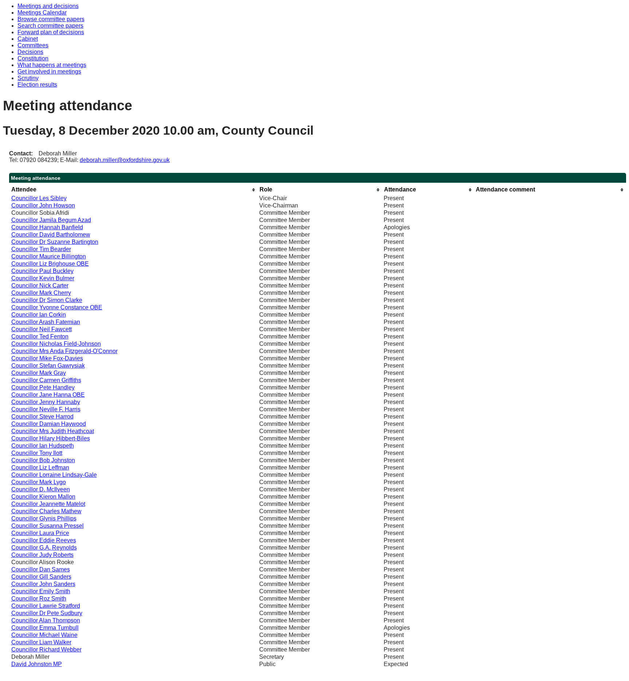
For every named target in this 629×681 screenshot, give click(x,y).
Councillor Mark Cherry (41, 293)
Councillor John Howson (43, 205)
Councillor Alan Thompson (45, 620)
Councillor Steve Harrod (42, 416)
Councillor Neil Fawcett (41, 329)
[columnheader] (133, 190)
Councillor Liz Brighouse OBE (50, 264)
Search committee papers (50, 26)
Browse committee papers (50, 19)
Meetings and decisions (48, 6)
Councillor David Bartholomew (50, 234)
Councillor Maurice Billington (48, 256)
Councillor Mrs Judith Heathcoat (52, 431)
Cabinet (27, 39)
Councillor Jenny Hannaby (45, 402)
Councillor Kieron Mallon (43, 497)
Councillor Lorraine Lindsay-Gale (54, 475)
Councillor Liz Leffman (40, 467)
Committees (32, 45)
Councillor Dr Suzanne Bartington (54, 242)
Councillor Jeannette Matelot (48, 504)
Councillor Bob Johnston (43, 460)
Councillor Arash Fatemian (45, 322)
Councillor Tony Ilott (36, 453)
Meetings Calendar (42, 12)
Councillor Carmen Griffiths (46, 380)
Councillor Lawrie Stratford (45, 606)
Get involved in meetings (49, 71)
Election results (37, 85)
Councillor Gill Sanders (41, 577)
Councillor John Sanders (43, 584)
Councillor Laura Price (40, 533)
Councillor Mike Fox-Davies (47, 358)
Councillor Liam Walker (41, 642)
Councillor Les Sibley (39, 198)
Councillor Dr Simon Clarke (46, 300)
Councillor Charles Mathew (46, 511)
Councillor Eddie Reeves (43, 540)
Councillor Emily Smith (40, 591)
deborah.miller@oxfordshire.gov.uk (125, 160)
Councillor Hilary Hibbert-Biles (50, 438)
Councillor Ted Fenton (39, 336)
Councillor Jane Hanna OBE (48, 395)
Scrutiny (28, 78)
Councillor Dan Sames (40, 569)
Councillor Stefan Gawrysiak (48, 366)
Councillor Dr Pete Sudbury (46, 613)
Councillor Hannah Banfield (47, 227)
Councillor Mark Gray (38, 373)
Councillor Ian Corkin (38, 315)
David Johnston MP (36, 664)
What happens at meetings (51, 65)
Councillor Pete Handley (43, 387)
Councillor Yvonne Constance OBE (56, 307)
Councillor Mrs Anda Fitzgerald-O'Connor (64, 351)
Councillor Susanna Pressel (47, 526)
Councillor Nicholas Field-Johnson (56, 344)
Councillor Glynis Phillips (43, 518)
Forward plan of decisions (50, 32)
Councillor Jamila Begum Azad (51, 220)
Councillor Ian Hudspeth (42, 446)
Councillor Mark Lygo (38, 482)
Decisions (30, 52)
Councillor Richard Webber (46, 649)
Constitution (32, 58)
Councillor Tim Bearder (41, 249)
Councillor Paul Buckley (42, 271)
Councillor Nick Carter (39, 285)
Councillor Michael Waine (44, 635)
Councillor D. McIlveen (40, 489)
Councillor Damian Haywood (48, 424)
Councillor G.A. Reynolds (44, 548)
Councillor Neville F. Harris (45, 409)
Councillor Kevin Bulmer (42, 278)
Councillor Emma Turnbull (45, 628)
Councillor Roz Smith (38, 598)
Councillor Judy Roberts (42, 555)
